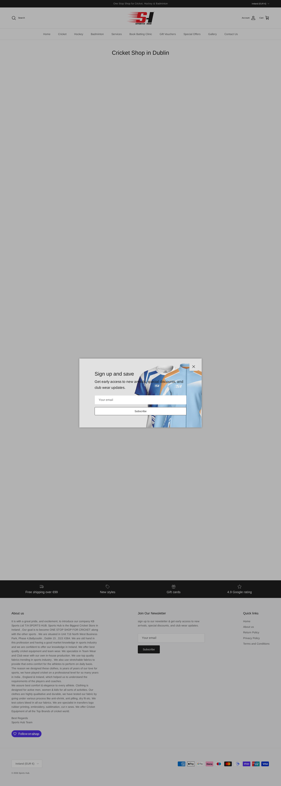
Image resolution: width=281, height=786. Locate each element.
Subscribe (141, 411)
